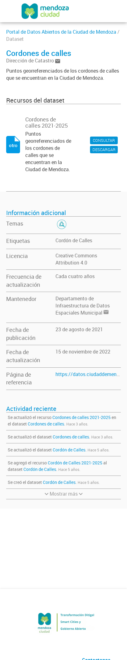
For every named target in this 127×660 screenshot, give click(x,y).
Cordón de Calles (73, 240)
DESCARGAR (104, 149)
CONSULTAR (104, 140)
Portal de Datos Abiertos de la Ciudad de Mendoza (61, 31)
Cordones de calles (46, 424)
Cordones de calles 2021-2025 (81, 417)
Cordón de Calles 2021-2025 (75, 463)
